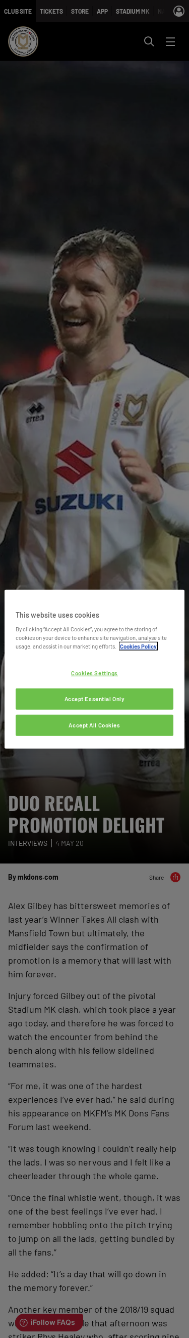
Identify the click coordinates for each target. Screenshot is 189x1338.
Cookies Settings (94, 673)
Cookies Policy (138, 646)
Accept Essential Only (95, 699)
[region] (94, 669)
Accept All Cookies (94, 725)
